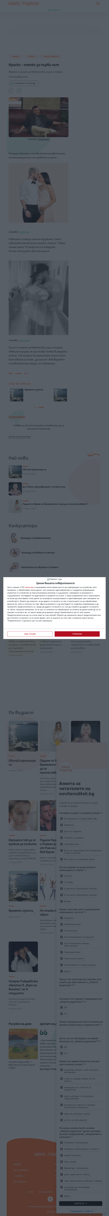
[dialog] (54, 608)
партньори (29, 587)
